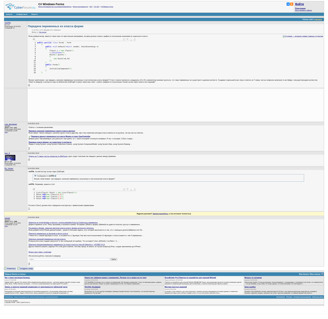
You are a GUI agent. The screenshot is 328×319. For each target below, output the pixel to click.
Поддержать (280, 297)
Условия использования (302, 297)
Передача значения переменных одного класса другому (52, 131)
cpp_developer (11, 124)
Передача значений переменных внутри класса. (47, 239)
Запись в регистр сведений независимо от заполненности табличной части (36, 287)
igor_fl (7, 153)
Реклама (289, 297)
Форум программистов (80, 6)
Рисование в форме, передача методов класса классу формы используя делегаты (61, 228)
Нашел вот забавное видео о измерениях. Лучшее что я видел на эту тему (115, 278)
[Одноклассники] (291, 4)
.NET (91, 6)
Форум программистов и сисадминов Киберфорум (54, 6)
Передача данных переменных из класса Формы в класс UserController (60, 136)
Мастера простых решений (176, 287)
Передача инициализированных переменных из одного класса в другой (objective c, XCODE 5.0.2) (67, 245)
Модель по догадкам (253, 278)
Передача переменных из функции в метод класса (48, 234)
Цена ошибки (250, 287)
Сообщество (21, 14)
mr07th (8, 23)
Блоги (8, 14)
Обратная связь (317, 297)
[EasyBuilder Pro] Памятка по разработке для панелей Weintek (190, 278)
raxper (7, 218)
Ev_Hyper (9, 169)
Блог (6, 132)
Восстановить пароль (303, 10)
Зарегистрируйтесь (160, 214)
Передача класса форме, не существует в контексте (50, 142)
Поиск (33, 14)
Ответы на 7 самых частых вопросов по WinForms (48, 156)
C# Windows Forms (107, 6)
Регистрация (300, 8)
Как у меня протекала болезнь (17, 278)
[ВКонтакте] (288, 4)
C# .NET (96, 6)
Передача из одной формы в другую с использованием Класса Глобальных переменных (63, 223)
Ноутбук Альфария (92, 287)
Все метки (42, 32)
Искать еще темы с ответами (40, 252)
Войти (299, 4)
